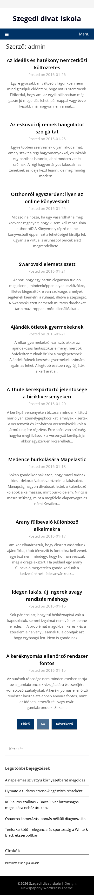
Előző (25, 724)
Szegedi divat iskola (47, 18)
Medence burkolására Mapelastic (47, 459)
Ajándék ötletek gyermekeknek (47, 327)
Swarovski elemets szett (47, 264)
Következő (64, 724)
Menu (84, 34)
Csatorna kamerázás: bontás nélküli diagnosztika (45, 818)
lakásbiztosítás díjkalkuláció (22, 863)
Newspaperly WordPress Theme (47, 888)
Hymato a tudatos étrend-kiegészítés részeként (43, 790)
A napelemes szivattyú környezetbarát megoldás (45, 780)
